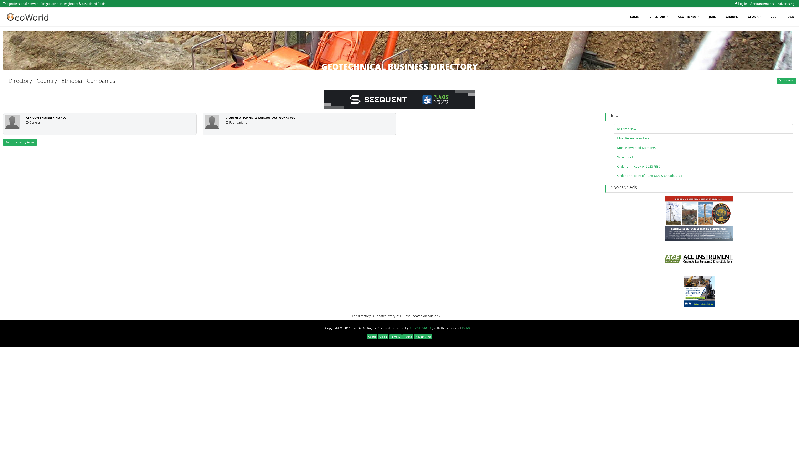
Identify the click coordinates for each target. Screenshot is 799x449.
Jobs (712, 17)
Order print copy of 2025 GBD (639, 166)
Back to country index (20, 142)
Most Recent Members (633, 138)
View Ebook (625, 157)
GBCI (773, 17)
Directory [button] (657, 17)
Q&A (790, 17)
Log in (742, 3)
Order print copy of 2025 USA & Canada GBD (649, 176)
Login (634, 17)
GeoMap (754, 17)
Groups (732, 17)
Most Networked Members (636, 148)
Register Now (626, 129)
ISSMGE (467, 328)
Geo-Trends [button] (687, 17)
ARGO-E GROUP (420, 328)
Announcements (762, 3)
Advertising (786, 3)
